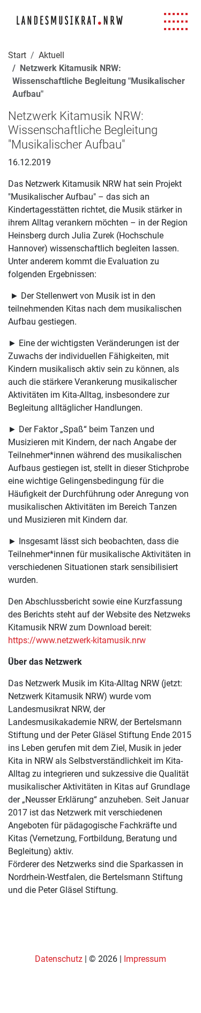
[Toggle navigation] (176, 21)
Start (17, 55)
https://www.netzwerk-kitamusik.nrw (77, 640)
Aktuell (51, 55)
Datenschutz (60, 959)
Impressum (145, 959)
